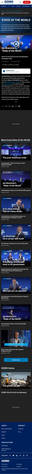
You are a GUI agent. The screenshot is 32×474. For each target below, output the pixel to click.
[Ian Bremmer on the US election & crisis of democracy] (16, 285)
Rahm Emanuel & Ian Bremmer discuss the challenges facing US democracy (14, 269)
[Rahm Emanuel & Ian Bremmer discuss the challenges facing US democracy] (16, 258)
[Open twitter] (10, 455)
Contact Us (20, 428)
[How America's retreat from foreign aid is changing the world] (16, 380)
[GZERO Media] (11, 2)
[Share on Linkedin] (12, 106)
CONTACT (21, 425)
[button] (27, 2)
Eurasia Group (7, 84)
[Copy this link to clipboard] (16, 106)
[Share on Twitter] (9, 106)
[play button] (16, 44)
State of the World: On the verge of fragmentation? (12, 350)
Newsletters (3, 6)
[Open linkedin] (17, 455)
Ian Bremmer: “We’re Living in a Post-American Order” (13, 163)
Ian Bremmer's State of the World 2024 (13, 324)
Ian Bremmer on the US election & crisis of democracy (14, 297)
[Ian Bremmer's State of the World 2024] (16, 312)
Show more (16, 360)
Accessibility (19, 464)
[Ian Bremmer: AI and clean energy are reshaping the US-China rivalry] (16, 205)
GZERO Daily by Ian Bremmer (6, 449)
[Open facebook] (20, 455)
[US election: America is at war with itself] (16, 232)
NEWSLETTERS (7, 442)
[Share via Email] (19, 106)
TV (8, 6)
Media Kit (4, 432)
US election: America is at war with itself (14, 243)
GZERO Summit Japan (12, 82)
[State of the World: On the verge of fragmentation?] (16, 338)
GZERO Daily (5, 445)
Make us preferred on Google (11, 64)
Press (19, 432)
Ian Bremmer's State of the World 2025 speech (16, 190)
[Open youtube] (13, 455)
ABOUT (4, 425)
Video (7, 11)
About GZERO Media (7, 428)
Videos (12, 6)
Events (3, 435)
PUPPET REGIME (25, 6)
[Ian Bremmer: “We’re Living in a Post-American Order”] (16, 152)
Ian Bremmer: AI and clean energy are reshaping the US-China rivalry (13, 216)
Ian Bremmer (6, 61)
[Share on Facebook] (6, 106)
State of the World (16, 11)
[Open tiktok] (27, 455)
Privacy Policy (4, 464)
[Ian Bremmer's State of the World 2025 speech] (16, 179)
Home (3, 11)
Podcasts (18, 6)
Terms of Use (4, 466)
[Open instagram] (24, 455)
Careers (3, 438)
